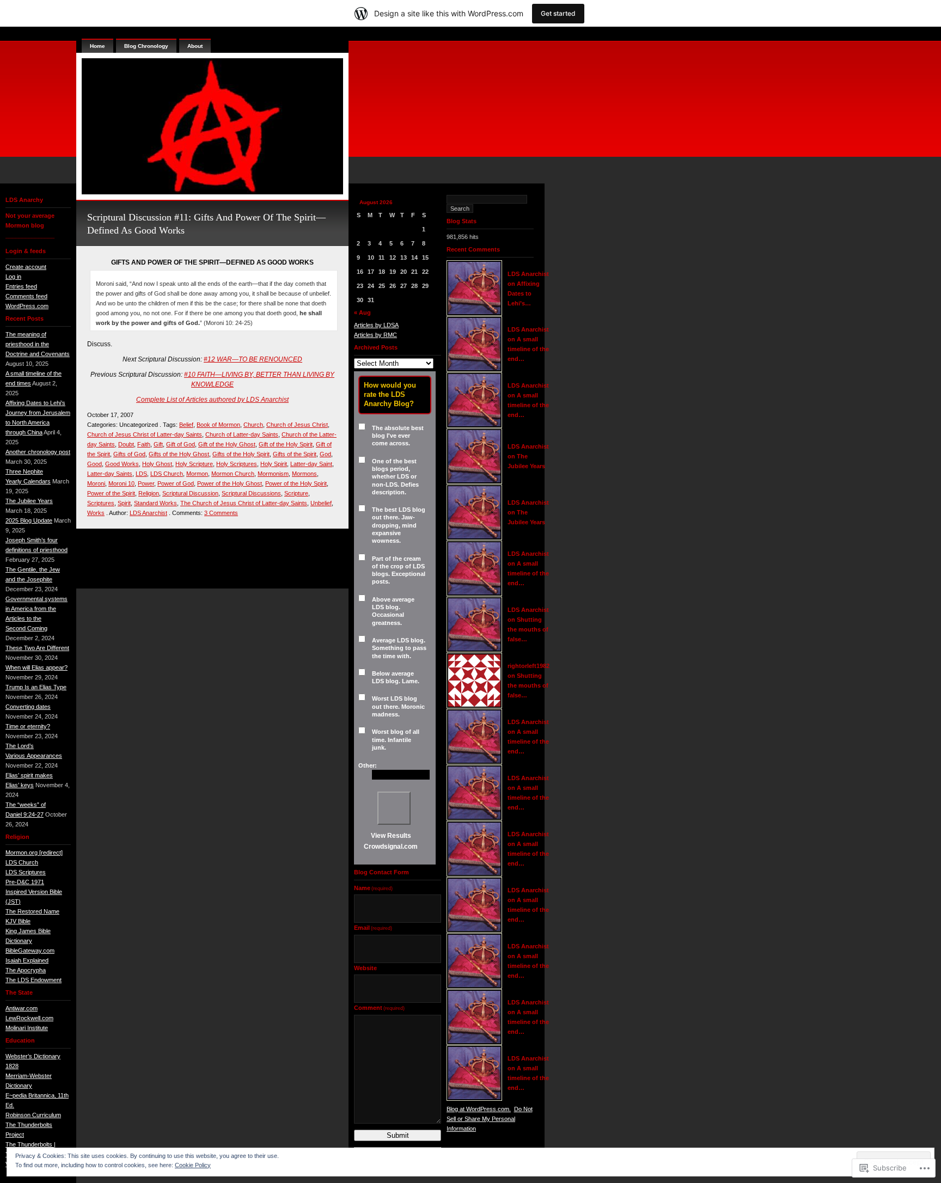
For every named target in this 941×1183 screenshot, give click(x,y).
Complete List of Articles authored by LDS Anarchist (212, 399)
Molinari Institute (26, 1028)
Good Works (122, 464)
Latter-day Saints (109, 473)
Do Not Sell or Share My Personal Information (490, 1119)
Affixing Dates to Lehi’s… (524, 293)
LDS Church (21, 862)
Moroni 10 (121, 483)
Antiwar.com (21, 1008)
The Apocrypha (25, 970)
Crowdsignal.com (391, 846)
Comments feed (26, 296)
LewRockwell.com (29, 1018)
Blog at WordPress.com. (479, 1109)
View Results (391, 835)
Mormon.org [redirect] (34, 852)
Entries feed (21, 286)
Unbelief (321, 503)
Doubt (126, 444)
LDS (141, 473)
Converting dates (28, 706)
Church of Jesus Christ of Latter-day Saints (144, 434)
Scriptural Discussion (190, 493)
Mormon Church (232, 473)
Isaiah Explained (26, 960)
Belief (186, 424)
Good (94, 464)
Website (365, 968)
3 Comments (221, 513)
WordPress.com (26, 306)
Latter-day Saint (311, 464)
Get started (558, 13)
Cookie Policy (193, 1165)
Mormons (304, 473)
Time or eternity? (27, 726)
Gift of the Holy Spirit (286, 444)
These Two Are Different (37, 648)
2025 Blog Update (28, 520)
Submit (398, 1135)
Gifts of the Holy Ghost (179, 454)
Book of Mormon (218, 424)
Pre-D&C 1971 (24, 882)
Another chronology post (37, 452)
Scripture (296, 493)
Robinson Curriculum (33, 1115)
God (325, 454)
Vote (394, 808)
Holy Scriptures (236, 464)
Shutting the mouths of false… (528, 629)
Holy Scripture (194, 464)
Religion (148, 493)
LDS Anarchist (148, 513)
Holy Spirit (273, 464)
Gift (158, 444)
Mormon (197, 473)
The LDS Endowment (33, 980)
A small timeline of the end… (528, 349)
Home (97, 46)
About (195, 46)
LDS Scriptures (25, 872)
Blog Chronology (146, 46)
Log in (13, 276)
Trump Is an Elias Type (35, 687)
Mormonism (273, 473)
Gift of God (180, 444)
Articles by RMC (375, 335)
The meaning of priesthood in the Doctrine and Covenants (37, 344)
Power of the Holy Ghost (229, 483)
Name (373, 888)
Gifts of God (129, 454)
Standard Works (155, 503)
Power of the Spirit (111, 493)
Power (146, 483)
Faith (143, 444)
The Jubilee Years (29, 501)
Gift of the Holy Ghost (226, 444)
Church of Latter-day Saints (241, 434)
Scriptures (100, 503)
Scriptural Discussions (251, 493)
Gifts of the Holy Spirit (241, 454)
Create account (25, 266)
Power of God (175, 483)
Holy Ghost (157, 464)
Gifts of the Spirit (294, 454)
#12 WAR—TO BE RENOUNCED (253, 359)
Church (253, 424)
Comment (379, 1007)
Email (373, 927)
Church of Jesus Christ (297, 424)
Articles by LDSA (376, 325)
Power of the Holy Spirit (296, 483)
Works (96, 513)
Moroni (96, 483)
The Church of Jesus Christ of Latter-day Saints (243, 503)
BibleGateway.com (29, 950)
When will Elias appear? (36, 667)
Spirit (124, 503)
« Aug (362, 312)
